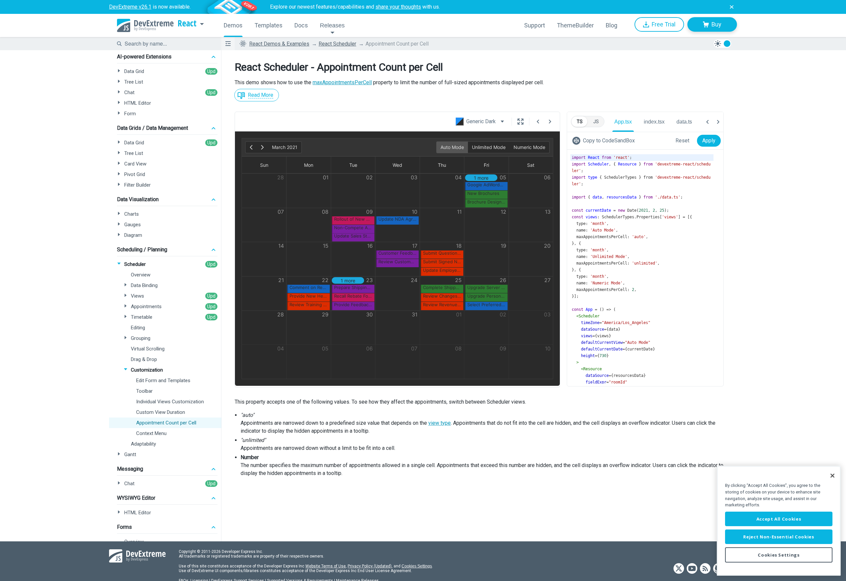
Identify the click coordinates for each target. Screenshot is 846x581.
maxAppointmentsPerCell (342, 82)
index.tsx (654, 122)
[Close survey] (731, 7)
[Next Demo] (550, 121)
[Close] (832, 475)
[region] (779, 521)
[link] (605, 141)
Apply (708, 140)
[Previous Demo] (538, 121)
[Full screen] (520, 121)
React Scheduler (337, 44)
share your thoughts (398, 7)
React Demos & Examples (279, 44)
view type (439, 423)
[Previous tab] (707, 122)
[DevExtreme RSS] (705, 569)
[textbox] (169, 43)
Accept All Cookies (778, 519)
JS (596, 121)
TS (580, 121)
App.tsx (623, 122)
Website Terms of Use (325, 566)
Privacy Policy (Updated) (370, 566)
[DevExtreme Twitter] (678, 569)
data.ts (684, 122)
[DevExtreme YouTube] (692, 569)
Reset (682, 140)
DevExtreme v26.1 (130, 7)
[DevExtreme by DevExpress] (145, 25)
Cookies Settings (417, 566)
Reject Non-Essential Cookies (778, 537)
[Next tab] (718, 122)
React (187, 23)
